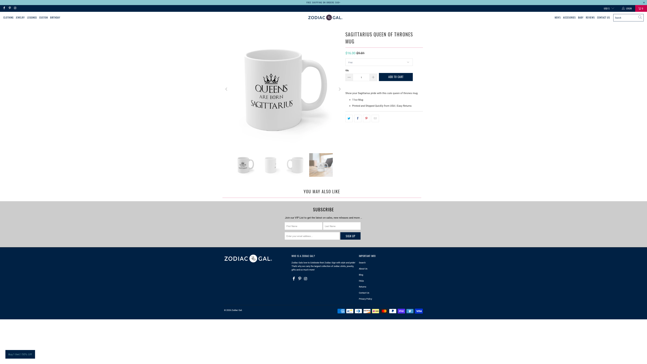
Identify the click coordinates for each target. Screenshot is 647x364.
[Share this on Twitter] (349, 118)
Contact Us (603, 17)
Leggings (32, 17)
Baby (580, 17)
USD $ (607, 8)
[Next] (339, 89)
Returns (362, 286)
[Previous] (226, 89)
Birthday (55, 17)
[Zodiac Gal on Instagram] (15, 8)
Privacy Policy (365, 299)
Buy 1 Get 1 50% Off (20, 354)
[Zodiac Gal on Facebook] (4, 8)
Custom (43, 17)
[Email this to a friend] (375, 118)
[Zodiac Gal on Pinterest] (9, 8)
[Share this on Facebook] (357, 118)
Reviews (590, 17)
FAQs (361, 281)
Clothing (8, 17)
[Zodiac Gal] (325, 17)
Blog (361, 275)
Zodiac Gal (237, 310)
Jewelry (20, 17)
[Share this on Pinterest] (366, 118)
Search (362, 262)
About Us (363, 268)
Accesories (569, 17)
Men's (558, 17)
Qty (347, 70)
